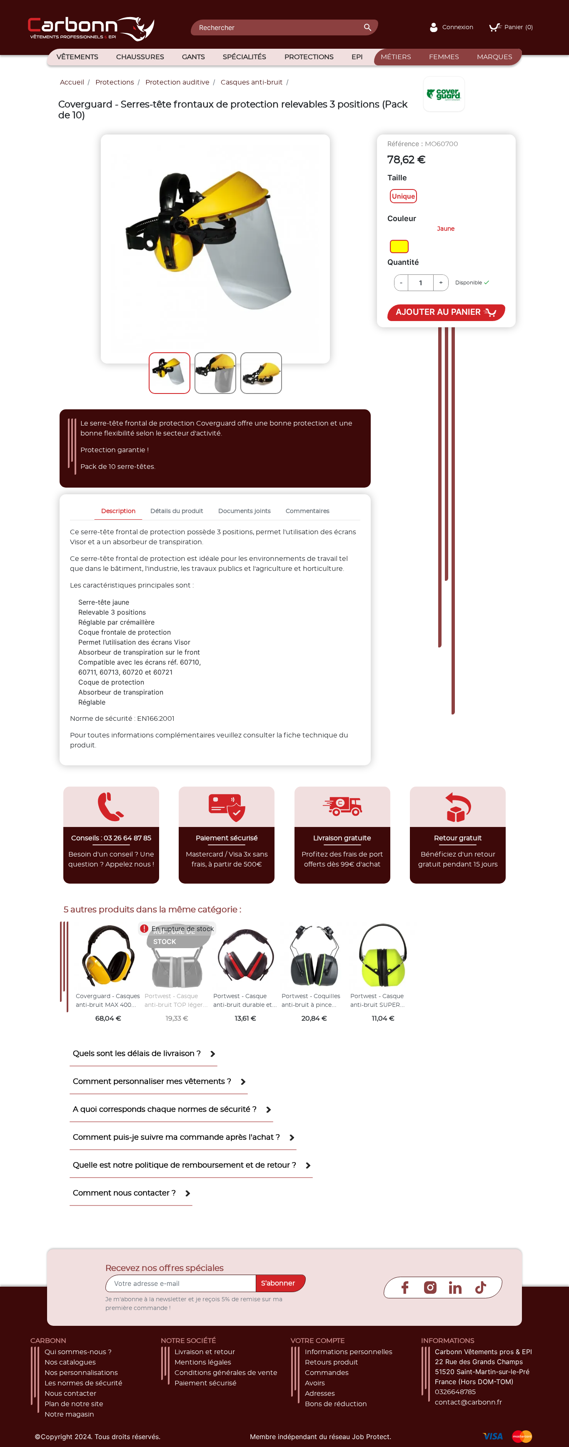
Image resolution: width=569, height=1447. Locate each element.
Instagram (430, 1287)
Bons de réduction (336, 1404)
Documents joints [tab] (244, 511)
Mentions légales (203, 1362)
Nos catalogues (70, 1362)
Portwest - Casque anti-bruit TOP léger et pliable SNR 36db (174, 1005)
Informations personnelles (348, 1352)
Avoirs (315, 1383)
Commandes (327, 1373)
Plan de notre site (74, 1404)
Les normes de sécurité (83, 1383)
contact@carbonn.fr (468, 1402)
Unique (403, 196)
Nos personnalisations (81, 1373)
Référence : (405, 143)
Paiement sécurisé (206, 1383)
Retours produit (331, 1362)
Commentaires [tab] (307, 511)
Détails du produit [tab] (176, 511)
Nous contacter (70, 1393)
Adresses (320, 1393)
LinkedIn (455, 1287)
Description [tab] (118, 511)
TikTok (480, 1287)
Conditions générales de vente (226, 1373)
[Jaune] (399, 247)
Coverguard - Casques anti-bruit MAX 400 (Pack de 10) (108, 1005)
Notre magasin (69, 1414)
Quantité (403, 262)
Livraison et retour (205, 1352)
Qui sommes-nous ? (78, 1352)
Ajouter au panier (439, 312)
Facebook (405, 1287)
